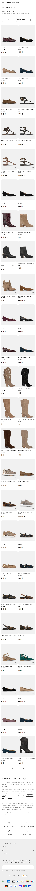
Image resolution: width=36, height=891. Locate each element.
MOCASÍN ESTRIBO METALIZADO (8, 48)
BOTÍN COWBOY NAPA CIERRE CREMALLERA (8, 265)
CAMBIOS (9, 834)
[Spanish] (25, 876)
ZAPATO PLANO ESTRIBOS (24, 481)
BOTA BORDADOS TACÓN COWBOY (26, 419)
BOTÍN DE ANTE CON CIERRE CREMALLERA (25, 233)
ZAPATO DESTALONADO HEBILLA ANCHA (25, 605)
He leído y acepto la (14, 870)
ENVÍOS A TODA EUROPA (27, 826)
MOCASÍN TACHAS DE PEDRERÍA (8, 604)
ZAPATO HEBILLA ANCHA (6, 512)
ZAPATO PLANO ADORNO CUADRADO (7, 697)
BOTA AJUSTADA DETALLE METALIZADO (6, 420)
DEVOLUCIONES (26, 834)
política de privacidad (20, 870)
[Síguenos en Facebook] (9, 876)
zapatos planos (29, 796)
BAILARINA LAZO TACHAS (24, 543)
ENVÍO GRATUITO (9, 826)
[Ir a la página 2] (27, 769)
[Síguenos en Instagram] (14, 876)
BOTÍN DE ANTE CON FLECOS (8, 296)
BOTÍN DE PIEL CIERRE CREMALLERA (26, 263)
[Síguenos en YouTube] (18, 876)
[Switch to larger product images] (30, 20)
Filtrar (8, 19)
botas (3, 798)
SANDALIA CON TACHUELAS (24, 140)
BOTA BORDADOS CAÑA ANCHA (8, 450)
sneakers (10, 798)
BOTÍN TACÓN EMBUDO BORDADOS (26, 758)
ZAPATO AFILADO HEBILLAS (7, 666)
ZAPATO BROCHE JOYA (23, 47)
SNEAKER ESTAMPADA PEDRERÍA (8, 481)
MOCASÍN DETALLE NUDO (7, 109)
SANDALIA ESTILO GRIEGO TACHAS (26, 109)
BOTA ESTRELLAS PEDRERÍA (7, 389)
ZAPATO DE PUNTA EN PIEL (7, 202)
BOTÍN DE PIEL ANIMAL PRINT (7, 232)
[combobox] (25, 876)
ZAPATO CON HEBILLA (23, 327)
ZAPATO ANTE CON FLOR (24, 202)
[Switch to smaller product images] (33, 20)
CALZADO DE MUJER (10, 7)
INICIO (3, 7)
